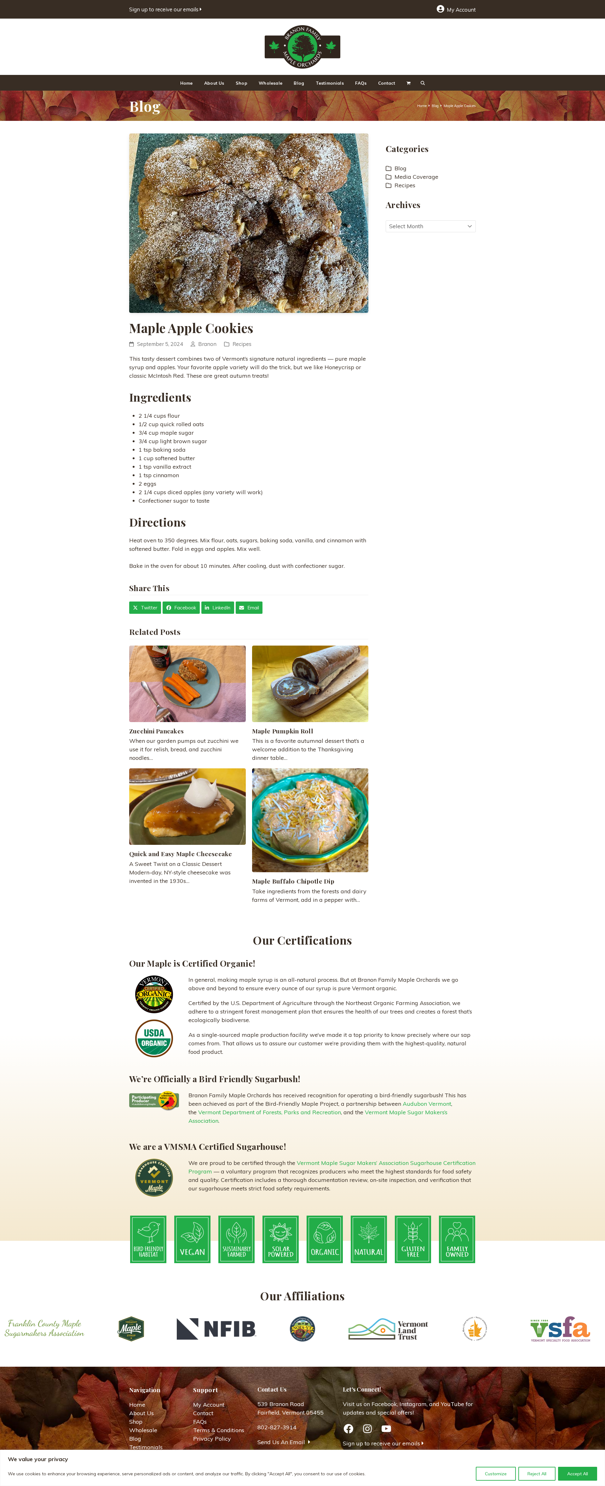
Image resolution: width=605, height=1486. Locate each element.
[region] (302, 1468)
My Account (461, 9)
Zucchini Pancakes (156, 731)
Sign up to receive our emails (164, 9)
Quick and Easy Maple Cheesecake (180, 854)
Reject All (536, 1474)
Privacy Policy (212, 1438)
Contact (203, 1413)
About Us (141, 1413)
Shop (135, 1421)
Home (137, 1404)
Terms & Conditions (218, 1430)
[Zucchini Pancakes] (187, 683)
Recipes (242, 344)
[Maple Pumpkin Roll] (310, 683)
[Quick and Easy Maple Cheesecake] (187, 806)
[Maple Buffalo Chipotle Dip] (310, 819)
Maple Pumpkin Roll (282, 731)
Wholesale (143, 1430)
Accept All (577, 1474)
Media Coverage (416, 176)
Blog (400, 168)
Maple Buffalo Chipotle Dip (293, 881)
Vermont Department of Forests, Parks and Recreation (269, 1112)
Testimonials (146, 1447)
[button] (423, 83)
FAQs (200, 1421)
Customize (496, 1474)
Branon (207, 344)
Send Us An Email (282, 1442)
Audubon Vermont (427, 1103)
